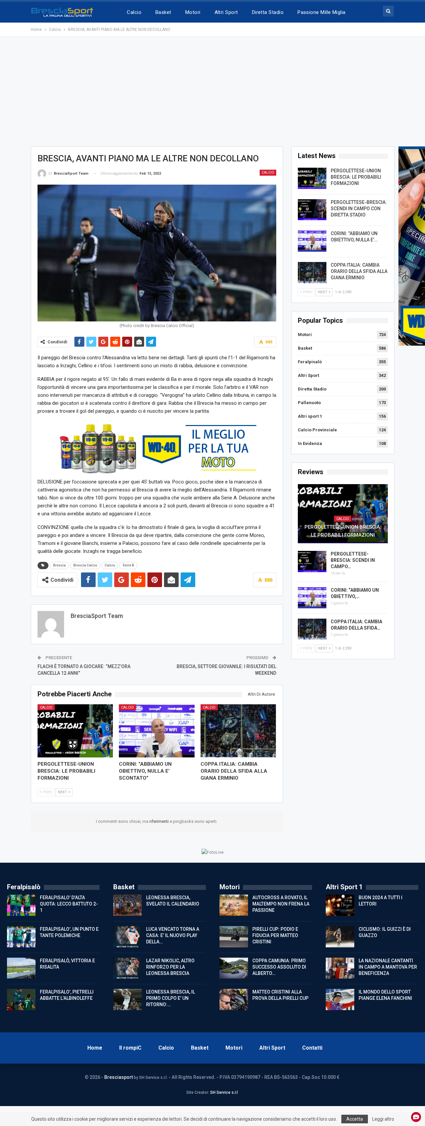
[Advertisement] (212, 91)
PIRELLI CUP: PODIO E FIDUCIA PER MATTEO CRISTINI (275, 935)
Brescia (59, 565)
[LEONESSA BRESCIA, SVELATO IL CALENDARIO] (127, 905)
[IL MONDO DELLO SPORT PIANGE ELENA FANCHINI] (340, 999)
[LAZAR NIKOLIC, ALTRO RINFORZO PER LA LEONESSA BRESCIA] (127, 968)
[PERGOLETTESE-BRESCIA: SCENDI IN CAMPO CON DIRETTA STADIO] (312, 209)
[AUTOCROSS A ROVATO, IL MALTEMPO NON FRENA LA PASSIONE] (233, 905)
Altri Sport (226, 12)
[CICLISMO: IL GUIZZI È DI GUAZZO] (340, 936)
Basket (163, 12)
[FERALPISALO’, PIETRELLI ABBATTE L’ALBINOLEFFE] (21, 999)
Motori (193, 12)
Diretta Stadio (268, 12)
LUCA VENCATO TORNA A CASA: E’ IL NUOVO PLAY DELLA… (172, 935)
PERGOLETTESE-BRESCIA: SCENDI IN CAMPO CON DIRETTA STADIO (359, 208)
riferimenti (159, 821)
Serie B (128, 565)
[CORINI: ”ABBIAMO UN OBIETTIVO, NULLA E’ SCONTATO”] (157, 730)
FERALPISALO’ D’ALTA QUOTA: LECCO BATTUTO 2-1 (69, 904)
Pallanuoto (309, 402)
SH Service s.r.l (224, 1092)
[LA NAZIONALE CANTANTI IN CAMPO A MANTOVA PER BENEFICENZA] (340, 968)
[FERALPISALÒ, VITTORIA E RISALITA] (21, 968)
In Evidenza (310, 443)
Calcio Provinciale (317, 429)
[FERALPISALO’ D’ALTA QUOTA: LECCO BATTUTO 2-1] (21, 905)
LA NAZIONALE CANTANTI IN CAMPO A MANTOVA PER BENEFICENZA (388, 967)
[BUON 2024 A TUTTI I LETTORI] (340, 905)
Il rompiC (130, 1048)
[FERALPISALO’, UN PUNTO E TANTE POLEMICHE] (21, 936)
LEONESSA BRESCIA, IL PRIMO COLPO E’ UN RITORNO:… (170, 998)
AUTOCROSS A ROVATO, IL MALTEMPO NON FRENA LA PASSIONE (280, 904)
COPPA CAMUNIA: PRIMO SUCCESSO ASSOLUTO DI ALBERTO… (279, 967)
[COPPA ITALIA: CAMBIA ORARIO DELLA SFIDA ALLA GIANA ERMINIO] (238, 730)
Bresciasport (118, 1077)
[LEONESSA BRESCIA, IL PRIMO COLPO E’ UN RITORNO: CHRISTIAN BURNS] (127, 999)
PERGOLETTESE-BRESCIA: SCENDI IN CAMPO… (353, 560)
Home (94, 1048)
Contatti (312, 1048)
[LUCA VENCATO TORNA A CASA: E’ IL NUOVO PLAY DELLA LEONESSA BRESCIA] (127, 936)
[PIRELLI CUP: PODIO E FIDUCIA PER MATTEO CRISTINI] (233, 936)
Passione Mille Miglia (322, 12)
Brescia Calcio (85, 565)
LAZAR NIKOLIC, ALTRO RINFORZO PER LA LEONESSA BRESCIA (170, 967)
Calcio (134, 12)
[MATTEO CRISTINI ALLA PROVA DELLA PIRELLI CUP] (233, 999)
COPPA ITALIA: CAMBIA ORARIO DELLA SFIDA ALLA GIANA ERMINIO (359, 271)
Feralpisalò (310, 361)
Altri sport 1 (310, 416)
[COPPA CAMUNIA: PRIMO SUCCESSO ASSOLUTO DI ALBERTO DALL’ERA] (233, 968)
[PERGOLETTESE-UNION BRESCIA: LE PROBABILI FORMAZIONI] (75, 730)
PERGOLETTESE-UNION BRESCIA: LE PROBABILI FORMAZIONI (356, 177)
